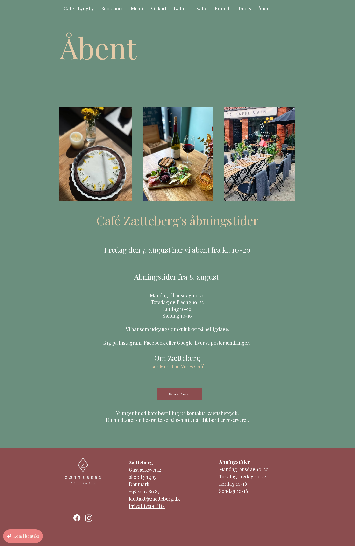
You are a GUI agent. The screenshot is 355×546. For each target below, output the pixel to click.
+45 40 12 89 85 (144, 491)
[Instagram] (88, 518)
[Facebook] (77, 518)
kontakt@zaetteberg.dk (212, 413)
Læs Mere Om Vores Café (177, 366)
